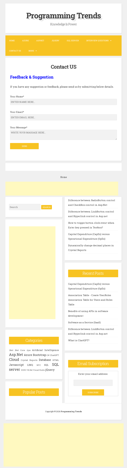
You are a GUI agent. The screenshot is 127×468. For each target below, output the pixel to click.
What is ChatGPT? (78, 340)
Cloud (14, 359)
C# (48, 355)
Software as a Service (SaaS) (84, 322)
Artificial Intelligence (45, 350)
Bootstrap (39, 355)
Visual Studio (39, 370)
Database (45, 360)
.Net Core (20, 350)
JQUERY (55, 40)
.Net (11, 350)
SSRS (23, 370)
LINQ (30, 364)
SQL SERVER (73, 40)
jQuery (50, 370)
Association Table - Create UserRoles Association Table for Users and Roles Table (90, 300)
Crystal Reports (29, 360)
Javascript (16, 365)
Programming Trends (63, 15)
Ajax (29, 350)
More (31, 50)
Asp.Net (16, 354)
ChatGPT (54, 355)
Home (12, 40)
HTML (56, 360)
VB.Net (29, 370)
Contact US (15, 50)
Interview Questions (97, 40)
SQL (46, 364)
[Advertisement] (61, 189)
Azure (25, 40)
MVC (39, 365)
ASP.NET (40, 40)
